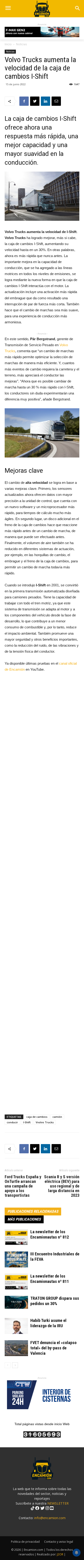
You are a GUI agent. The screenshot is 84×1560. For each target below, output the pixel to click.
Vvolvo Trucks (45, 1122)
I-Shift (27, 1122)
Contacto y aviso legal (58, 1542)
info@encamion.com (50, 1518)
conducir (12, 1122)
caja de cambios (36, 1116)
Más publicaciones (24, 1219)
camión (57, 1116)
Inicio (8, 44)
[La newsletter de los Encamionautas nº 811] (16, 1282)
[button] (77, 8)
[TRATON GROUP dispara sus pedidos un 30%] (16, 1302)
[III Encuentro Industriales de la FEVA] (16, 1259)
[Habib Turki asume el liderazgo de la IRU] (16, 1326)
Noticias (21, 44)
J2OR (60, 1554)
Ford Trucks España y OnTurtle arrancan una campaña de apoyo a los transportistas (23, 1186)
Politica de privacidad (25, 1542)
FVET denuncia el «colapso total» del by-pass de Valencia (53, 1348)
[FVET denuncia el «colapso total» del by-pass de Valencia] (16, 1348)
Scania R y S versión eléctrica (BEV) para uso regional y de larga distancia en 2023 (61, 1186)
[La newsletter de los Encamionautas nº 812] (16, 1237)
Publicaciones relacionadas (32, 1211)
